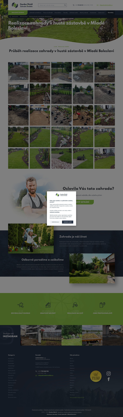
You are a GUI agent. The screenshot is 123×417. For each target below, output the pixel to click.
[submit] (65, 5)
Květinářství (11, 368)
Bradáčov (72, 380)
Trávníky (65, 12)
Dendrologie (11, 363)
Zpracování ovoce (12, 397)
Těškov (71, 373)
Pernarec (72, 382)
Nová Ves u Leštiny (74, 392)
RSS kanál (88, 410)
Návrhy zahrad (84, 12)
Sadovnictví (101, 12)
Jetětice (72, 375)
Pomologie (10, 377)
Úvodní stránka (15, 16)
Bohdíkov (72, 365)
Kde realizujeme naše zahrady (77, 397)
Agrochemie (11, 358)
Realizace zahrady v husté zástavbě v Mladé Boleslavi (40, 16)
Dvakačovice (73, 377)
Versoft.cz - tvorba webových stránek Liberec (70, 412)
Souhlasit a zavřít (67, 222)
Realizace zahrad (18, 12)
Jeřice (71, 363)
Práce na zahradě (48, 12)
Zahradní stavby (12, 392)
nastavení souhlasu (54, 212)
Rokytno (72, 385)
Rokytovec (72, 368)
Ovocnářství (58, 12)
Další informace (55, 222)
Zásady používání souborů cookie (53, 410)
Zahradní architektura (35, 12)
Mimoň (71, 358)
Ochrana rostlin (74, 12)
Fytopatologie (11, 365)
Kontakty (110, 12)
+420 (79, 5)
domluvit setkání (79, 202)
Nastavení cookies (37, 410)
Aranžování (93, 12)
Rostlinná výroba (12, 382)
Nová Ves (72, 390)
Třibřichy (72, 370)
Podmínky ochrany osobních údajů (74, 410)
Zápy (71, 387)
